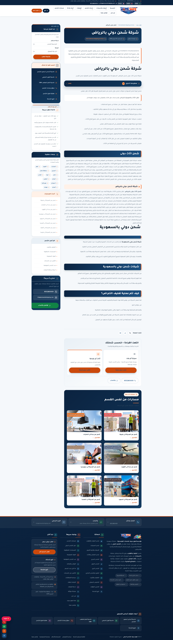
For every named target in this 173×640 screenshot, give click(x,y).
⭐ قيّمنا (6, 618)
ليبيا (47, 175)
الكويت (45, 166)
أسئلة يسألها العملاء (50, 270)
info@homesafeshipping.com (107, 3)
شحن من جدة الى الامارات (48, 205)
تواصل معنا (104, 13)
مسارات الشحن (59, 8)
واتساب (113, 380)
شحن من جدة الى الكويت (49, 209)
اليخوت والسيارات (101, 8)
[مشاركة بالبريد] (120, 333)
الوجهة (57, 48)
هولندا (45, 187)
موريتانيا (44, 183)
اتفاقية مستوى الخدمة (79, 637)
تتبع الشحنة (44, 569)
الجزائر (54, 179)
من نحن (113, 13)
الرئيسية (112, 8)
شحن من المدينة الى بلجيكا (48, 200)
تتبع (45, 10)
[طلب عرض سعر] (4, 631)
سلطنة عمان (43, 170)
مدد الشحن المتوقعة (50, 265)
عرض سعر (36, 10)
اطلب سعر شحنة (84, 370)
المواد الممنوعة (51, 256)
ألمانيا (54, 187)
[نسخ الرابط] (130, 333)
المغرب (45, 179)
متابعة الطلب (46, 57)
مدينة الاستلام (55, 40)
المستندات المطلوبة (50, 251)
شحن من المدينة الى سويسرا (47, 214)
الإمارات (53, 166)
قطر (37, 166)
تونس (39, 175)
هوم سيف (138, 25)
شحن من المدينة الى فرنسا (48, 232)
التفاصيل (134, 437)
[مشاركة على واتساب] (125, 333)
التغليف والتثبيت (51, 247)
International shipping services (126, 25)
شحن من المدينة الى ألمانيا (48, 228)
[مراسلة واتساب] (4, 626)
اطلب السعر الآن (44, 552)
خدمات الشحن (89, 8)
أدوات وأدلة (70, 8)
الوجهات (79, 8)
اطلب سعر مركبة (121, 370)
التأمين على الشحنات (50, 261)
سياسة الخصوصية (45, 637)
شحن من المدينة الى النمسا (48, 223)
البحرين (54, 170)
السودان (53, 183)
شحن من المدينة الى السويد (48, 218)
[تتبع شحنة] (4, 636)
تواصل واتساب (43, 305)
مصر (54, 175)
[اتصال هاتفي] (4, 622)
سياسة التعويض (66, 637)
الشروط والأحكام (56, 637)
